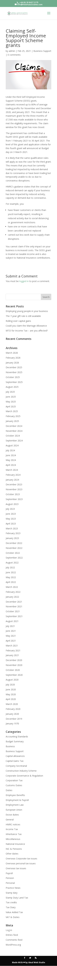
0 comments (14, 54)
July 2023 (10, 508)
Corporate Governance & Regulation (24, 775)
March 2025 (12, 411)
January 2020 (12, 713)
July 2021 (10, 626)
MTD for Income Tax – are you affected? (27, 330)
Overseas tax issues (16, 868)
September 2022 (14, 557)
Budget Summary (15, 741)
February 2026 (13, 357)
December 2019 (14, 718)
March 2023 (12, 528)
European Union (14, 809)
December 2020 (14, 660)
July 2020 (10, 684)
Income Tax (12, 829)
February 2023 (13, 533)
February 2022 (13, 591)
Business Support (42, 50)
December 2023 (14, 484)
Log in (9, 930)
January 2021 (12, 655)
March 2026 (12, 352)
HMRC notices (13, 824)
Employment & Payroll (17, 800)
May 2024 (11, 460)
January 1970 (12, 723)
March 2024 (12, 469)
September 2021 (14, 616)
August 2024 (12, 445)
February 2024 (13, 474)
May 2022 (11, 577)
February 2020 (13, 708)
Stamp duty (11, 892)
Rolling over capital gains (18, 320)
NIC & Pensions (14, 848)
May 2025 (11, 401)
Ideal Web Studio (36, 962)
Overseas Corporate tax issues (21, 858)
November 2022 (14, 547)
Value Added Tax (14, 912)
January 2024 (12, 479)
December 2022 (14, 543)
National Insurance (15, 843)
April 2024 (11, 464)
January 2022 (12, 596)
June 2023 (11, 513)
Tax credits (11, 902)
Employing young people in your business (27, 311)
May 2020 (11, 694)
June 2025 (11, 396)
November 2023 (14, 489)
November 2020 (14, 665)
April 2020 (11, 699)
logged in (24, 281)
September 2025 (14, 382)
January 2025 (12, 421)
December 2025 (14, 367)
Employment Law (15, 804)
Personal (10, 882)
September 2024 (14, 440)
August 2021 (12, 621)
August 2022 (12, 562)
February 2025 (13, 416)
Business (10, 746)
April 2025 (11, 406)
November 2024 (14, 430)
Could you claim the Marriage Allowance (26, 325)
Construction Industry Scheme (21, 770)
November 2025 (14, 372)
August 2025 (12, 386)
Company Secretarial (16, 765)
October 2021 (13, 611)
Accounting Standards (17, 736)
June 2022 (11, 572)
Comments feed (14, 939)
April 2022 (11, 582)
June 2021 (11, 630)
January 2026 (12, 362)
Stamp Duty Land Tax (17, 897)
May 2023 (11, 518)
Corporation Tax (14, 780)
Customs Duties (14, 785)
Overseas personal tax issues (21, 863)
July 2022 (10, 567)
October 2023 (13, 494)
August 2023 (12, 504)
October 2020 (13, 669)
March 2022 (12, 586)
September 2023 (14, 499)
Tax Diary (11, 907)
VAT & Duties (12, 917)
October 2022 (13, 552)
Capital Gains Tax (14, 760)
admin (12, 50)
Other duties (12, 853)
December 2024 (14, 425)
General (10, 819)
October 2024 (13, 435)
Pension (10, 877)
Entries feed (12, 934)
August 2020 (12, 679)
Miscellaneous (13, 839)
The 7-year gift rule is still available (23, 316)
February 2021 (13, 650)
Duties (9, 790)
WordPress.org (13, 944)
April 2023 (11, 523)
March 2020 (12, 704)
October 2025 (13, 377)
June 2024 (11, 455)
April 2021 (11, 640)
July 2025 (10, 391)
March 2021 (12, 645)
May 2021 (11, 635)
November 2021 (14, 606)
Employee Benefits (15, 795)
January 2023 (12, 538)
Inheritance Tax (14, 834)
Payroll (9, 873)
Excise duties (12, 814)
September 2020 (14, 674)
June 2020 (11, 689)
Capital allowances (15, 755)
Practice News (13, 887)
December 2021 (14, 601)
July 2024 (10, 450)
